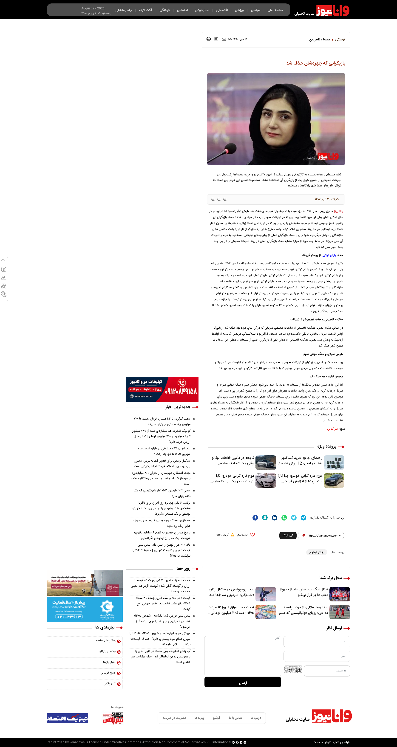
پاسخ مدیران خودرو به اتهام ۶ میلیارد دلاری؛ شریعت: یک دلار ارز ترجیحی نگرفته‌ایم (162, 535)
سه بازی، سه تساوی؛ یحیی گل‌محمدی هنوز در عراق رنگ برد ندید (160, 523)
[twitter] (294, 518)
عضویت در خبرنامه (174, 718)
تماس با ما (235, 718)
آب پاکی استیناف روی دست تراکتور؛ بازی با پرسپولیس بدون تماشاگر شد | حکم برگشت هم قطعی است (160, 656)
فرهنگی (340, 39)
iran (49, 742)
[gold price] (3, 279)
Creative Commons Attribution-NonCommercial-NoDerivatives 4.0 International (171, 742)
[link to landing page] (319, 10)
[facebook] (255, 518)
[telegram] (303, 518)
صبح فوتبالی (108, 672)
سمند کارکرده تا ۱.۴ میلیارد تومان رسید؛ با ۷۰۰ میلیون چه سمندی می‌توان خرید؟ (162, 421)
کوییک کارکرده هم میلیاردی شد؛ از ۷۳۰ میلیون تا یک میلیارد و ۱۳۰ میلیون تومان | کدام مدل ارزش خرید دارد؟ (160, 436)
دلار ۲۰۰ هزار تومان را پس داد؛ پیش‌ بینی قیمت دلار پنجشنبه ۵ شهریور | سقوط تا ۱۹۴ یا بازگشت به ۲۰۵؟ (161, 550)
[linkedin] (274, 518)
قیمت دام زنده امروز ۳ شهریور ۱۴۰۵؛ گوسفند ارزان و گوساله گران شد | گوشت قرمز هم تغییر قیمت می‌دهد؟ (160, 586)
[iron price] (3, 296)
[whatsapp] (284, 518)
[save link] (216, 39)
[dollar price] (3, 271)
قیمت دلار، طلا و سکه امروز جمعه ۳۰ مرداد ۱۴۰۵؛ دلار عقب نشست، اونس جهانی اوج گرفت (163, 603)
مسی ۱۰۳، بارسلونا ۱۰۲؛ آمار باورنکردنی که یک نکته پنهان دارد (162, 493)
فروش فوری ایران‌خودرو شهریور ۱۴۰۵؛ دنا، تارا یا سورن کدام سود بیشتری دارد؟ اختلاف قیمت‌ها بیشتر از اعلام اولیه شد (160, 639)
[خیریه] (85, 609)
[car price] (3, 287)
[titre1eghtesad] (67, 718)
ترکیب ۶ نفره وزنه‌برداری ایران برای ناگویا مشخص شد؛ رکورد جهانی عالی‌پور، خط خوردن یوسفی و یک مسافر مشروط (160, 508)
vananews (77, 742)
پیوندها (199, 718)
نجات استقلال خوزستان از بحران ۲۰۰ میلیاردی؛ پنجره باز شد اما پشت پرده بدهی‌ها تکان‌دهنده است (160, 478)
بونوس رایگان (107, 651)
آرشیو (216, 718)
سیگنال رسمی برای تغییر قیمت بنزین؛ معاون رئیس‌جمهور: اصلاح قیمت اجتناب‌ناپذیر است (162, 463)
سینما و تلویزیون (319, 39)
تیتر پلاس (109, 683)
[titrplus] (113, 718)
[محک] (85, 583)
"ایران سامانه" (322, 742)
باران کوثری (329, 255)
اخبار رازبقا (109, 662)
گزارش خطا (222, 535)
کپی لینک (288, 535)
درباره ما (256, 718)
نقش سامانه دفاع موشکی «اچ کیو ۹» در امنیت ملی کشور (352, 732)
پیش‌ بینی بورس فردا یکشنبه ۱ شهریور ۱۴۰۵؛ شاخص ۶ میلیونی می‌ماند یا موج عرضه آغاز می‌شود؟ (162, 621)
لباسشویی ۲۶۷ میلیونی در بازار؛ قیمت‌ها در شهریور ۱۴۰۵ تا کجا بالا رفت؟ (163, 451)
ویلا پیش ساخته (106, 640)
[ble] (265, 518)
